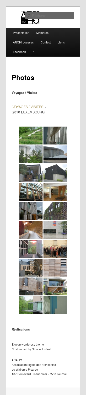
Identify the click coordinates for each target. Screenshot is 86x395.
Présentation (21, 33)
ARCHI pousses (23, 42)
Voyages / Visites (27, 106)
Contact (46, 42)
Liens (61, 42)
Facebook (19, 52)
